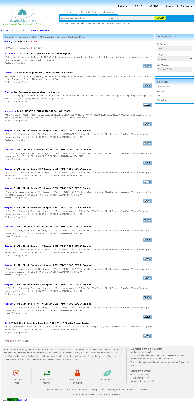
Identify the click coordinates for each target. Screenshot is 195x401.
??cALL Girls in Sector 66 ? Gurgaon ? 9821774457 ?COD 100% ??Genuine (52, 207)
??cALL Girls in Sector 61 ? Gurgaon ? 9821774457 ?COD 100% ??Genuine (52, 303)
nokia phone (126, 23)
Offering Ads (10, 41)
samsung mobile (93, 23)
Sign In (139, 5)
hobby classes (69, 23)
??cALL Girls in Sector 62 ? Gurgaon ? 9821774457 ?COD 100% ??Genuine (52, 284)
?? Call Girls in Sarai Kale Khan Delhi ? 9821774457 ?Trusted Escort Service (50, 323)
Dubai (50, 352)
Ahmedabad (10, 111)
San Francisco (11, 53)
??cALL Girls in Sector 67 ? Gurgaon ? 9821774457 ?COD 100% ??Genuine (52, 188)
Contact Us (187, 5)
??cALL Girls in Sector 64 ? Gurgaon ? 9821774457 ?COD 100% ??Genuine (52, 245)
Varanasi (8, 72)
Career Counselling (56, 359)
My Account (109, 12)
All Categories (47, 36)
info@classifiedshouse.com (146, 355)
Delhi (7, 323)
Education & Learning (137, 389)
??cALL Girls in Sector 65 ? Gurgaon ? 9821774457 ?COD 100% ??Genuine (52, 226)
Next (43, 48)
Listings (154, 5)
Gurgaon (8, 130)
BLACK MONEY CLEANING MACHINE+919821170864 (43, 111)
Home (68, 12)
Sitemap (170, 5)
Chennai (8, 91)
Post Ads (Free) (88, 12)
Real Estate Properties (43, 349)
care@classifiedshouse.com (173, 355)
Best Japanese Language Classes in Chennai (37, 91)
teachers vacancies (110, 23)
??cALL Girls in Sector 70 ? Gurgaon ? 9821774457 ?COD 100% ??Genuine (52, 130)
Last (48, 48)
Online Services (64, 349)
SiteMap (93, 389)
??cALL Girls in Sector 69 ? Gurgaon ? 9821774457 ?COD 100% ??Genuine (52, 149)
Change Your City (9, 30)
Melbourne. (97, 356)
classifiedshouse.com (112, 356)
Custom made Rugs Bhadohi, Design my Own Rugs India (43, 72)
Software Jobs (37, 359)
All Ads (34, 41)
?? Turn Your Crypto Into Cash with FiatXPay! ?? (45, 53)
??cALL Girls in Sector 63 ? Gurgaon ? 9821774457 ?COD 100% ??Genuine (52, 265)
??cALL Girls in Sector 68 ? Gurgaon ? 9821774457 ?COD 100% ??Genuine (52, 168)
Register (123, 5)
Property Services (115, 389)
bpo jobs (81, 23)
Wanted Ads (23, 41)
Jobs (30, 349)
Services (61, 36)
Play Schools (71, 359)
